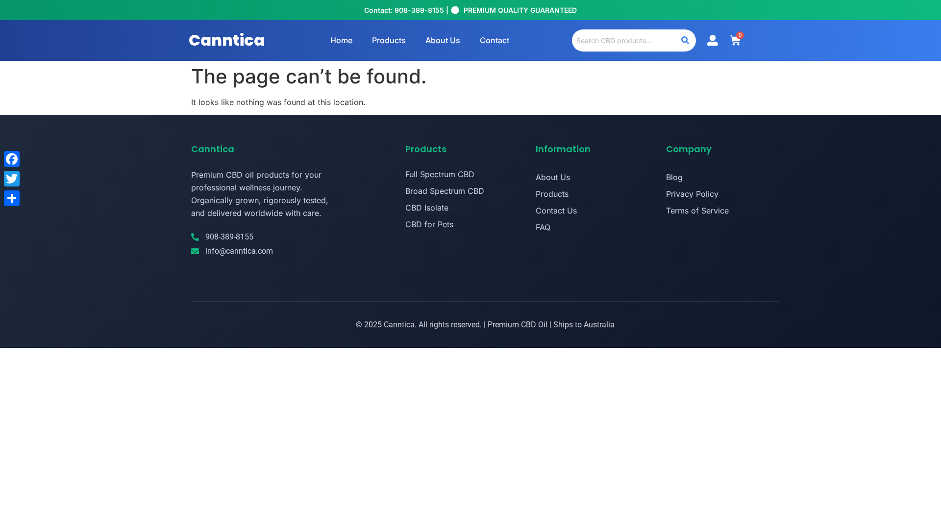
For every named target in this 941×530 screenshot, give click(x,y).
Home (341, 40)
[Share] (12, 198)
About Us (442, 40)
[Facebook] (12, 159)
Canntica (227, 40)
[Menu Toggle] (712, 40)
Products (389, 40)
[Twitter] (12, 178)
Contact (494, 40)
